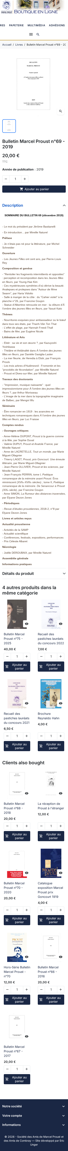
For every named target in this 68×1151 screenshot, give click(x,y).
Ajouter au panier (34, 189)
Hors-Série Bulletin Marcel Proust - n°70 (17, 971)
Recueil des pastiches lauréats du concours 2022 (51, 638)
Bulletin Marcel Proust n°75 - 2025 (14, 638)
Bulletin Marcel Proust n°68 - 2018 (14, 808)
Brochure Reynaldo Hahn (48, 716)
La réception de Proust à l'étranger (51, 806)
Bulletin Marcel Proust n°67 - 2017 (14, 1051)
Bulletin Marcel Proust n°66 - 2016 (48, 971)
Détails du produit (18, 573)
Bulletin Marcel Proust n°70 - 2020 (14, 887)
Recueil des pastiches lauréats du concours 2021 (16, 718)
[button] (38, 35)
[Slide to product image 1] (9, 126)
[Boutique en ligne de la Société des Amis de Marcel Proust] (34, 7)
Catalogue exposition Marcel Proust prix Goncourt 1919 (50, 890)
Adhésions (57, 25)
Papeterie (16, 25)
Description (12, 205)
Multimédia (36, 25)
